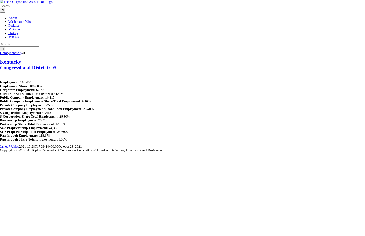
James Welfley (9, 146)
